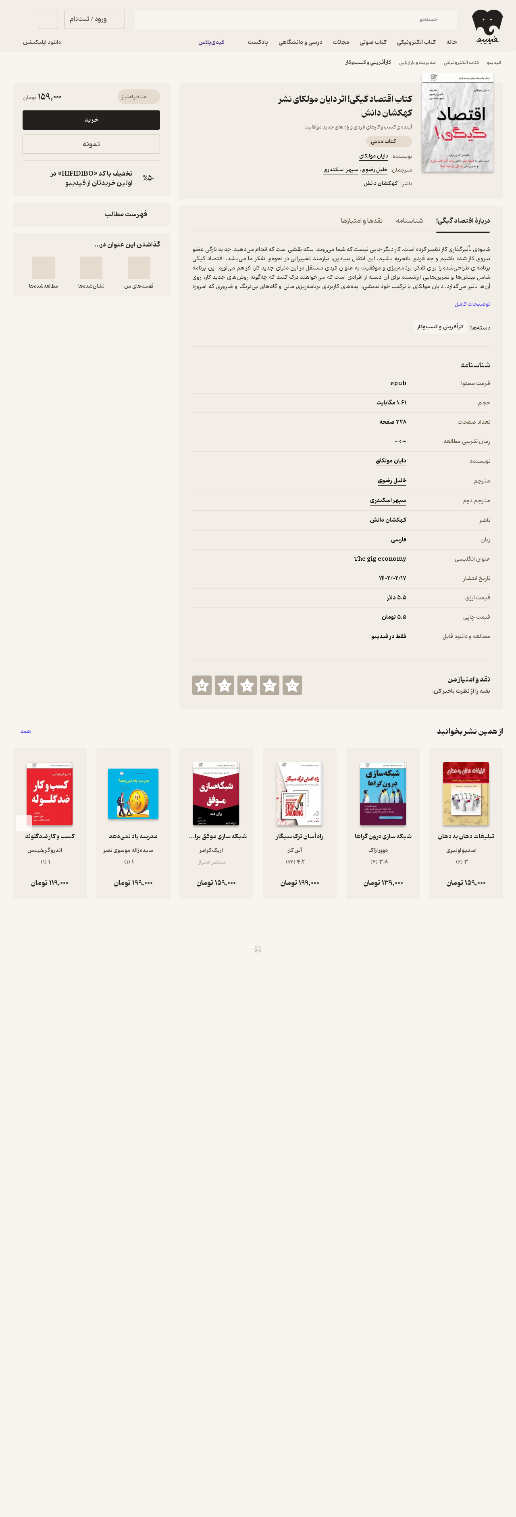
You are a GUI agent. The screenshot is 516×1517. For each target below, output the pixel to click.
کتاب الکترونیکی (461, 62)
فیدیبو (494, 62)
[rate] (292, 685)
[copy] (31, 178)
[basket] (48, 19)
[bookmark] (216, 185)
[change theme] (22, 19)
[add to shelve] (139, 268)
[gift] (236, 185)
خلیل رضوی (374, 170)
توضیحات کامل (472, 304)
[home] (486, 27)
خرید (91, 120)
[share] (255, 185)
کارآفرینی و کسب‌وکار (368, 62)
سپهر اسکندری (340, 170)
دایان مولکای (373, 156)
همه (25, 731)
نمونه (91, 144)
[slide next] (24, 823)
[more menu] (197, 185)
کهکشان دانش (380, 183)
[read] (43, 268)
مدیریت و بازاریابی (417, 62)
